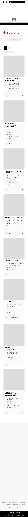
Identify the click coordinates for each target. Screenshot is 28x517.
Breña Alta (10, 357)
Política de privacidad (8, 515)
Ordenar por (9, 52)
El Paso (9, 226)
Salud (9, 96)
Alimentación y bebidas (14, 317)
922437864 (10, 359)
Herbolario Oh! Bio (13, 261)
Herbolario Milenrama (10, 348)
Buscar (15, 39)
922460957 (10, 138)
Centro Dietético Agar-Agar (12, 79)
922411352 (9, 407)
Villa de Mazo (10, 269)
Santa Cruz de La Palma (13, 405)
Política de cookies (20, 515)
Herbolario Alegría (13, 217)
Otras (9, 190)
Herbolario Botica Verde (13, 172)
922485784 (10, 228)
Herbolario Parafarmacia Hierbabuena (11, 394)
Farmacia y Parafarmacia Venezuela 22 (11, 125)
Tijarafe (9, 310)
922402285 (10, 90)
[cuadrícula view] (5, 48)
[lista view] (9, 48)
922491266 (10, 312)
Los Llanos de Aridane (13, 88)
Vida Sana (9, 302)
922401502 (10, 185)
